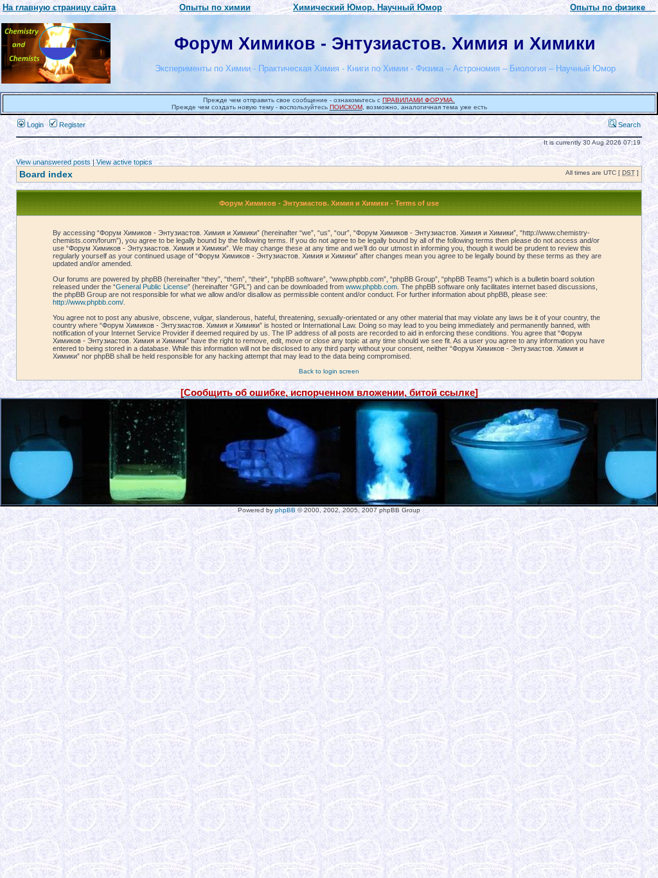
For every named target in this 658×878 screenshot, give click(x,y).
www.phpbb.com (371, 287)
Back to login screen (329, 371)
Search (628, 125)
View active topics (124, 162)
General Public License (152, 287)
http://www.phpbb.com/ (88, 302)
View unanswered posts (53, 162)
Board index (46, 174)
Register (71, 125)
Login (34, 125)
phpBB (285, 510)
